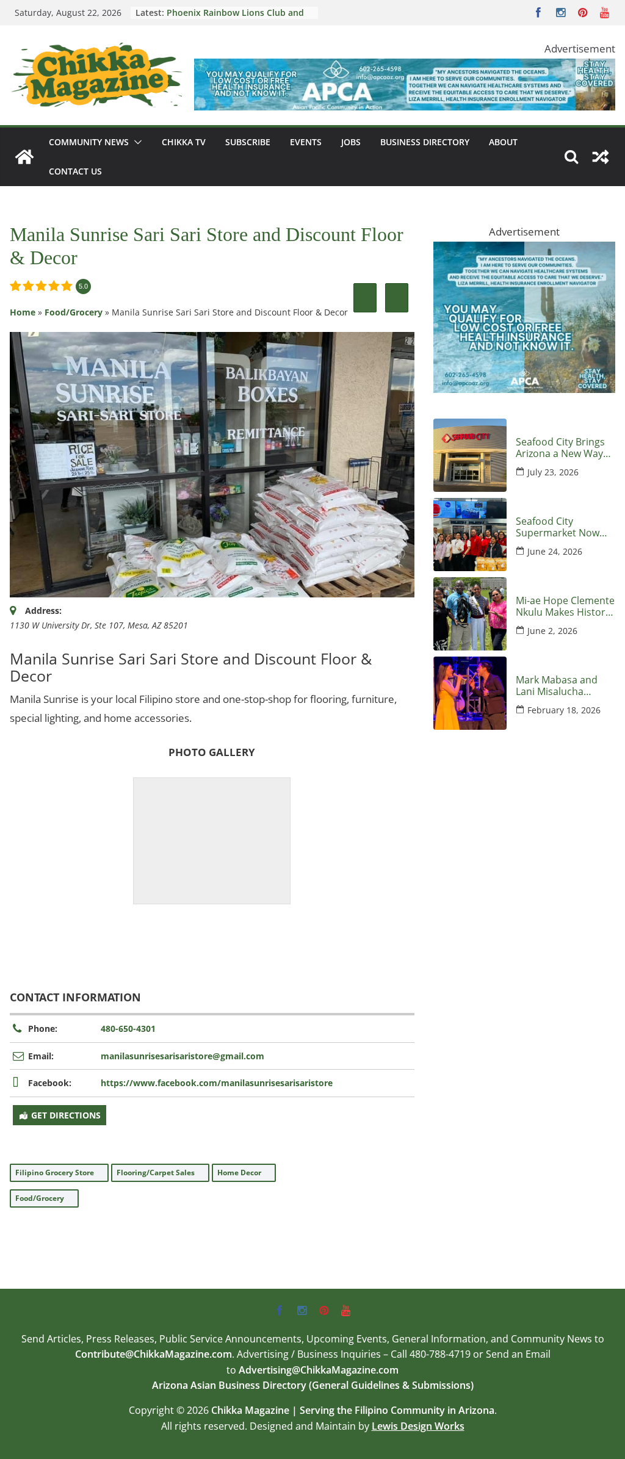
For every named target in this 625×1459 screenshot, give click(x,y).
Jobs (351, 142)
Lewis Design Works (418, 1426)
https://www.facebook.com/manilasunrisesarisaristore (217, 1083)
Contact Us (75, 171)
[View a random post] (600, 156)
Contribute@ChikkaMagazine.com (153, 1354)
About (503, 142)
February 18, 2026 (564, 710)
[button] (135, 142)
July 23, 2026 (553, 472)
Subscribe (247, 142)
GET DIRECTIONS (66, 1115)
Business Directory (424, 142)
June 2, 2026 (552, 630)
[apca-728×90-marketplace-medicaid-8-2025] (404, 67)
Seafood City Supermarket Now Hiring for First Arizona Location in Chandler (560, 527)
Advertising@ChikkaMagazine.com (319, 1370)
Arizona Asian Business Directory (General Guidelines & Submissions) (313, 1385)
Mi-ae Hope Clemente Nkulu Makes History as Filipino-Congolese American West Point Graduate (565, 606)
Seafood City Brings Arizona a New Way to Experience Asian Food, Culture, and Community (561, 447)
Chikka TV (184, 142)
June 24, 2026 (554, 551)
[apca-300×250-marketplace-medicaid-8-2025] (524, 250)
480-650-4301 (128, 1028)
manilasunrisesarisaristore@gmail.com (182, 1056)
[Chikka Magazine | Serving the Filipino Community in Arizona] (24, 156)
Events (306, 142)
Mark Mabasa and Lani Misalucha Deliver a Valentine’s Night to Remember (562, 685)
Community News (89, 142)
